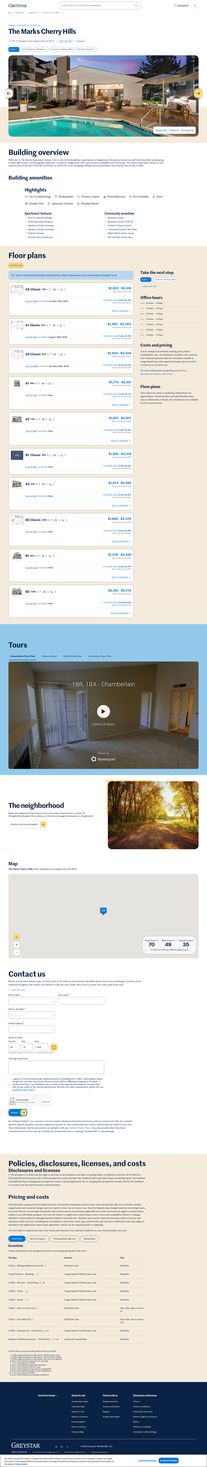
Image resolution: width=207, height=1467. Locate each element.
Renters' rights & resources (145, 1417)
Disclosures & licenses (143, 1412)
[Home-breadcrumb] (9, 13)
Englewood (19, 13)
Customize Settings (147, 1460)
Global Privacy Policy (23, 1090)
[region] (103, 1460)
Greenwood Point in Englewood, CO (46, 1452)
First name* (14, 995)
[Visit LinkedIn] (62, 1447)
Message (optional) (18, 1058)
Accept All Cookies (168, 1460)
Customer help (78, 1407)
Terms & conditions (141, 1407)
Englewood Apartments (99, 1452)
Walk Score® (182, 950)
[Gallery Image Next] (198, 93)
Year (37, 1041)
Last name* (64, 995)
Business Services (110, 1401)
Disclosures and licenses (145, 1395)
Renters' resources (80, 1417)
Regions (106, 1412)
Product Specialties (111, 1417)
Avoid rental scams (80, 1401)
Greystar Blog (78, 1432)
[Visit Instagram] (56, 1447)
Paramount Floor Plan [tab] (99, 656)
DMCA (136, 1422)
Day (23, 1041)
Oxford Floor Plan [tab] (72, 656)
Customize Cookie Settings (145, 1432)
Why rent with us (79, 1427)
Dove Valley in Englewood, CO (75, 1452)
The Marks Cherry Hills (50, 13)
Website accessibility (142, 1427)
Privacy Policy (21, 1464)
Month (11, 1041)
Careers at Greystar (111, 1407)
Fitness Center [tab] (49, 656)
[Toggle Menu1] (195, 5)
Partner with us (110, 1395)
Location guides (78, 1422)
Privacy (136, 1401)
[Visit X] (67, 1447)
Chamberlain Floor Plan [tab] (22, 656)
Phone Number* (16, 1009)
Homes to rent (78, 1395)
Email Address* (16, 1023)
